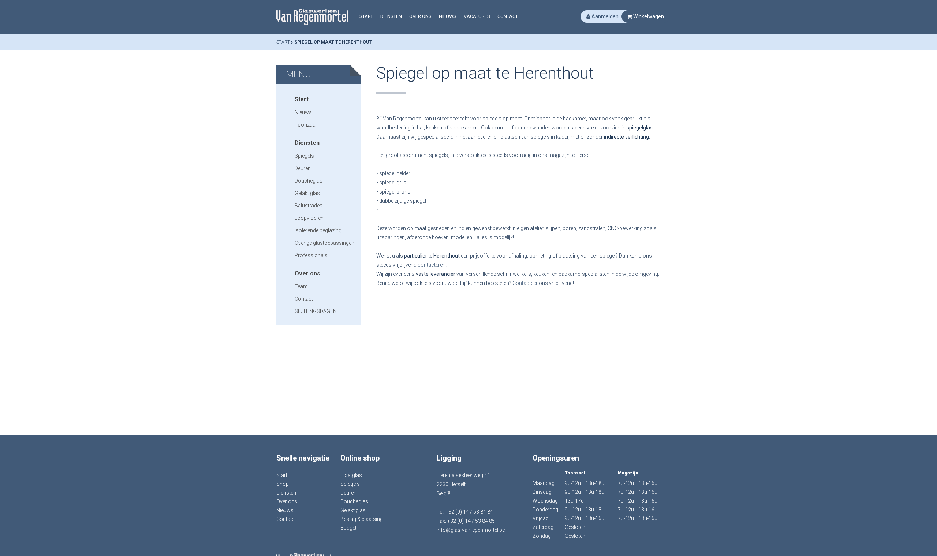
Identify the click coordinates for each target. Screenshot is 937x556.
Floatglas (351, 475)
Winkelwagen (648, 16)
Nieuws (447, 16)
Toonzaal (306, 125)
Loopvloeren (309, 218)
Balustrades (308, 206)
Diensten (391, 16)
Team (301, 286)
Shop (282, 484)
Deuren (303, 168)
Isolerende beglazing (318, 230)
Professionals (311, 255)
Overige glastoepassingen (324, 243)
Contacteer (525, 283)
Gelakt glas (307, 193)
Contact (507, 16)
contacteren (431, 265)
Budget (348, 528)
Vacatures (477, 16)
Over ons (420, 16)
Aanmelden (604, 16)
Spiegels (304, 156)
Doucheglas (308, 181)
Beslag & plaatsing (361, 519)
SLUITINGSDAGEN (316, 311)
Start (366, 16)
